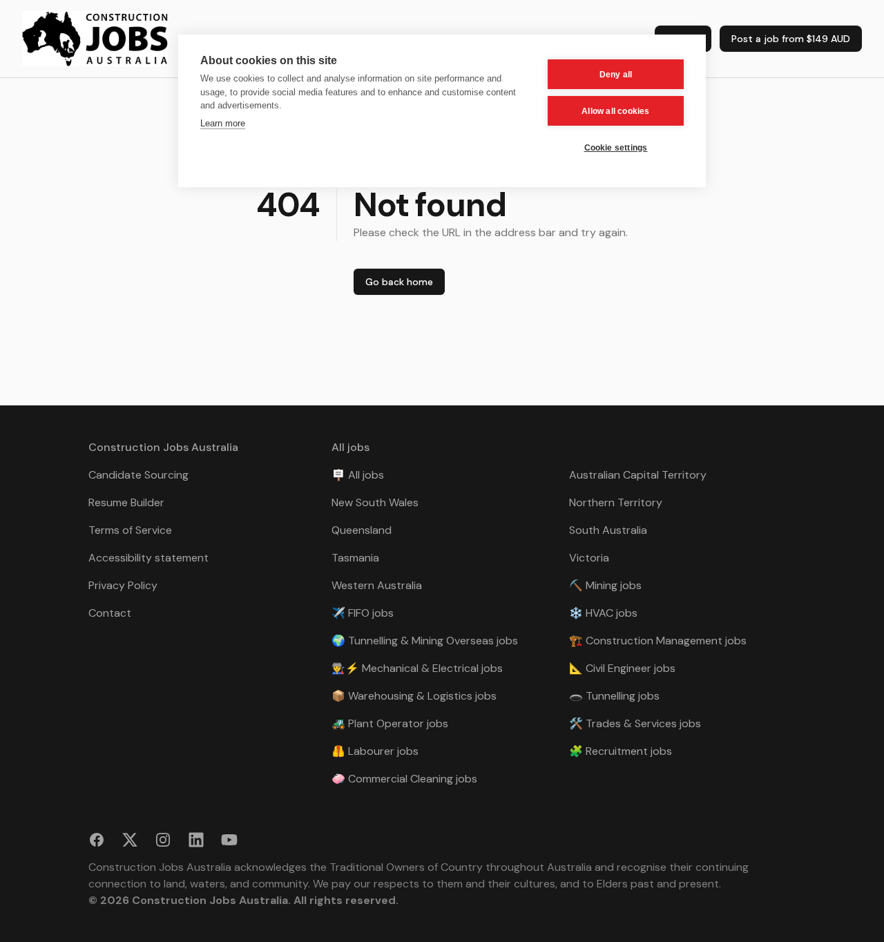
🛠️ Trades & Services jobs (635, 723)
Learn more (222, 123)
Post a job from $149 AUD (790, 38)
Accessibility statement (148, 557)
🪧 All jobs (358, 475)
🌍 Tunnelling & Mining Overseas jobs (425, 640)
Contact (109, 613)
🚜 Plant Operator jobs (390, 723)
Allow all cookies (615, 111)
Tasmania (355, 557)
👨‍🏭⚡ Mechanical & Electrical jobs (417, 668)
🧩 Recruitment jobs (620, 751)
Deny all (616, 74)
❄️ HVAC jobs (603, 613)
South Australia (608, 530)
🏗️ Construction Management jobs (658, 640)
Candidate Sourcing (138, 475)
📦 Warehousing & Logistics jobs (414, 696)
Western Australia (377, 585)
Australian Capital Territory (638, 475)
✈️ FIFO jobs (363, 613)
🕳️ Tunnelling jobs (614, 696)
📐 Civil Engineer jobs (622, 668)
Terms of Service (130, 530)
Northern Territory (615, 502)
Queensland (362, 530)
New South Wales (375, 502)
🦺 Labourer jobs (375, 751)
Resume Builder (126, 502)
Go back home (399, 282)
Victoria (589, 557)
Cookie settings (616, 148)
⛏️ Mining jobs (605, 585)
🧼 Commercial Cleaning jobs (404, 778)
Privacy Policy (122, 585)
